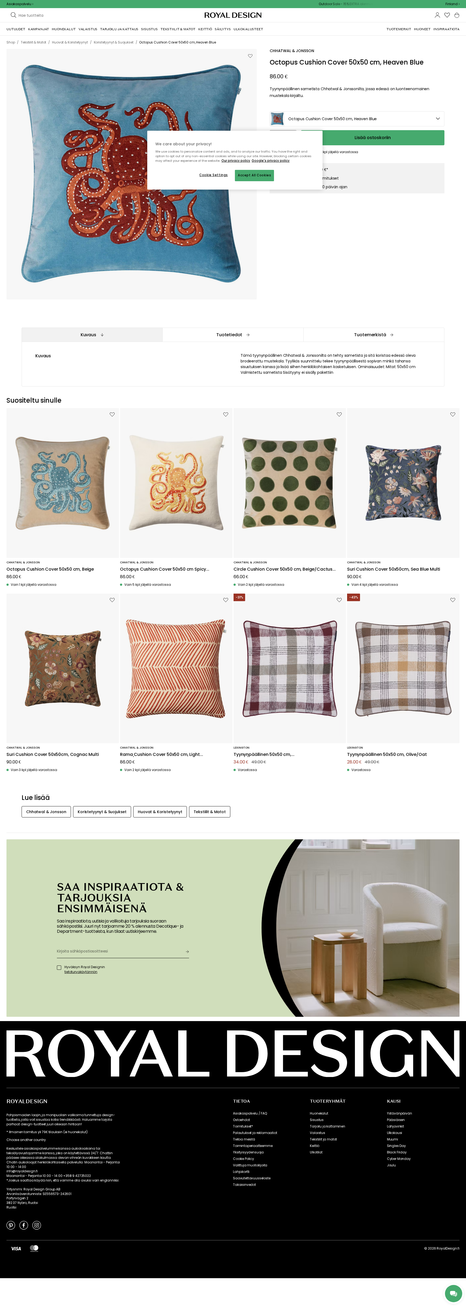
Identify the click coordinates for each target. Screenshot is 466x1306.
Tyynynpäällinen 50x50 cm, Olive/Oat (387, 754)
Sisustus (317, 1120)
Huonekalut (319, 1113)
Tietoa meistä (244, 1139)
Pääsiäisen (396, 1120)
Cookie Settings (213, 175)
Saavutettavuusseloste (251, 1178)
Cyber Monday (399, 1158)
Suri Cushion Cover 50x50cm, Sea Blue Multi (393, 569)
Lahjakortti (241, 1171)
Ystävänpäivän (399, 1113)
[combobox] (453, 4)
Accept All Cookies (254, 175)
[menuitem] (15, 29)
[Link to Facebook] (23, 1225)
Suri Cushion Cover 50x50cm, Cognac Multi (52, 754)
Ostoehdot (241, 1120)
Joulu (391, 1165)
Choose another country (26, 1140)
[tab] (92, 335)
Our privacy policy (235, 161)
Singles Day (396, 1145)
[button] (453, 4)
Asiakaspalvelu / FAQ (250, 1113)
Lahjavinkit (395, 1126)
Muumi (392, 1139)
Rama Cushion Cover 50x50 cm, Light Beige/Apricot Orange (160, 754)
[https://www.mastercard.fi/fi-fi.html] (34, 1248)
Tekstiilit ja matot (323, 1139)
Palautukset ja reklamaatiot (255, 1133)
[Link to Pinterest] (10, 1225)
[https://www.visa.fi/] (16, 1248)
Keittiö (314, 1145)
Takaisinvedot (244, 1184)
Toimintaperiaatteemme (253, 1145)
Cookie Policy (243, 1158)
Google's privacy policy (271, 161)
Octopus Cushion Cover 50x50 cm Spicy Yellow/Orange (163, 569)
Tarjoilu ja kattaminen (327, 1126)
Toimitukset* (243, 1126)
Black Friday (397, 1152)
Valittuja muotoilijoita (250, 1165)
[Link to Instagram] (36, 1225)
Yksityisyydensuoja (248, 1152)
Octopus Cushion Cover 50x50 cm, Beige (50, 569)
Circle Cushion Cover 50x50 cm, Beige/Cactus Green (283, 569)
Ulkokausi (394, 1133)
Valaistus (317, 1133)
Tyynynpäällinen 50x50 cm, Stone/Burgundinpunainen (262, 754)
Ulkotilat (316, 1152)
